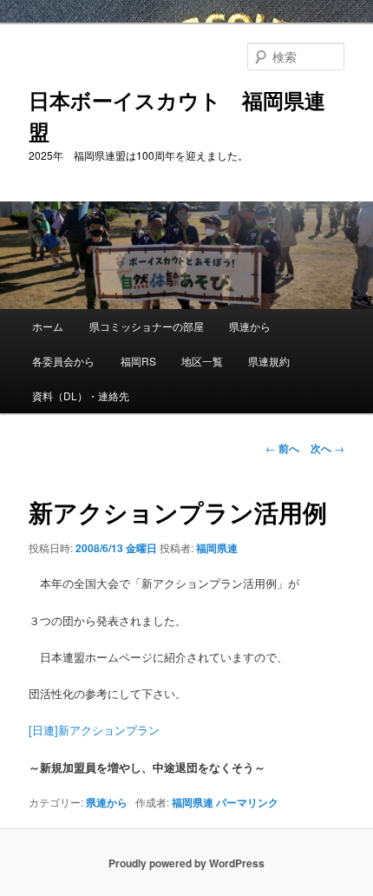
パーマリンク (247, 802)
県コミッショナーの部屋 (146, 326)
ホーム (47, 326)
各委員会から (63, 360)
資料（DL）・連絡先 (80, 395)
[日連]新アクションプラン (94, 729)
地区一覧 (202, 360)
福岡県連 (217, 548)
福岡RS (138, 360)
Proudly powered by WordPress (186, 863)
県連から (250, 326)
